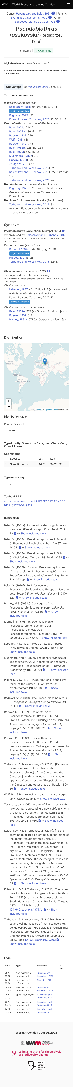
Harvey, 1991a (18, 159)
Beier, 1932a (17, 131)
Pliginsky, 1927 (18, 115)
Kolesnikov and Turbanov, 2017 (29, 119)
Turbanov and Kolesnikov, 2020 (29, 180)
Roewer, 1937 (17, 135)
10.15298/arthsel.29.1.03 (40, 939)
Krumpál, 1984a (19, 249)
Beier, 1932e (17, 311)
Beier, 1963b (17, 147)
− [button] (9, 406)
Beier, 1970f (16, 151)
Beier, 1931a (16, 127)
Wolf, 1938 (16, 139)
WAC (5, 4)
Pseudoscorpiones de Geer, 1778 (34, 21)
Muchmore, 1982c (20, 155)
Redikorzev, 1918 (20, 106)
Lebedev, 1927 (18, 289)
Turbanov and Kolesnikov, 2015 (29, 168)
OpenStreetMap (51, 409)
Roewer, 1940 (17, 143)
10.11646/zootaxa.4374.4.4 (26, 909)
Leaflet (38, 409)
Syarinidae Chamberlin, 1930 (29, 17)
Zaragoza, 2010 (19, 164)
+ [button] (9, 401)
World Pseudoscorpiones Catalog (33, 4)
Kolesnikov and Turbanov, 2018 (29, 172)
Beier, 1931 (33, 13)
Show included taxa (33, 533)
